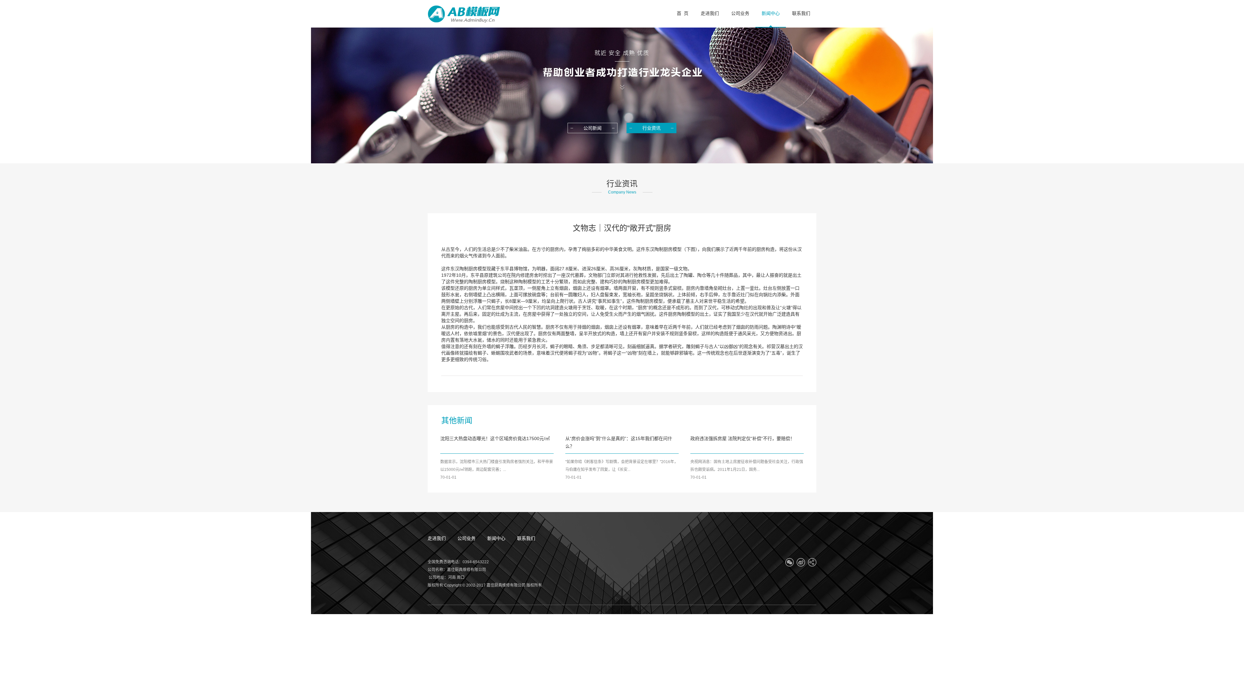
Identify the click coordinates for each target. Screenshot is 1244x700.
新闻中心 (496, 538)
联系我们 (526, 538)
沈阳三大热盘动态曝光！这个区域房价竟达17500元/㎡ (495, 438)
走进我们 (437, 538)
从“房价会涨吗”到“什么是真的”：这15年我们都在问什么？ (618, 442)
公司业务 (466, 538)
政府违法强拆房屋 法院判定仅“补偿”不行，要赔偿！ (742, 438)
